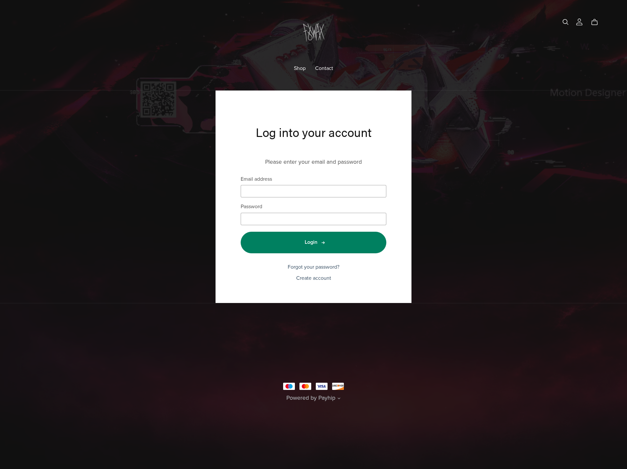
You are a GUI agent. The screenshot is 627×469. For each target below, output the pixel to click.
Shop (300, 68)
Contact (324, 68)
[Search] (566, 22)
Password (251, 207)
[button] (339, 399)
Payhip (326, 397)
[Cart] (597, 22)
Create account (313, 278)
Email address (256, 179)
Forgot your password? (313, 267)
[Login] (579, 21)
